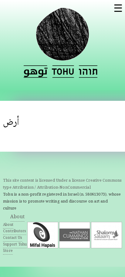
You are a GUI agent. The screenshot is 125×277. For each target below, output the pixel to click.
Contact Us (12, 238)
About (17, 217)
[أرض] (36, 71)
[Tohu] (62, 57)
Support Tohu (15, 245)
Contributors (14, 231)
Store (8, 251)
